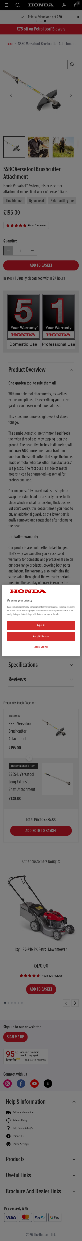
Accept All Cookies (41, 636)
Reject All (41, 625)
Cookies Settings (41, 647)
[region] (41, 620)
